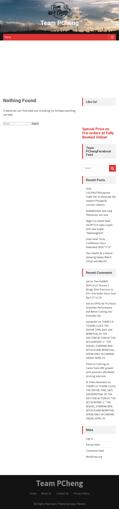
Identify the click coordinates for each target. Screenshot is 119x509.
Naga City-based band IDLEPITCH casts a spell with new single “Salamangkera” (99, 227)
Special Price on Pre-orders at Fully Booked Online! (98, 133)
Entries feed (93, 444)
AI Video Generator (96, 382)
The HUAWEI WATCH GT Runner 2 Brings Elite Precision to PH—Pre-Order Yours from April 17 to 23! (101, 289)
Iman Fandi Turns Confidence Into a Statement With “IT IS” (98, 243)
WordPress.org (94, 456)
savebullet (92, 321)
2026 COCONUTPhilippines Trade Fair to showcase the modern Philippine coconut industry (101, 196)
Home (33, 493)
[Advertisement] (59, 63)
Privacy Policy (82, 493)
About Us (46, 493)
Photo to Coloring (96, 364)
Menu (8, 37)
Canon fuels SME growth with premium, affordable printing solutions (100, 372)
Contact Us (62, 493)
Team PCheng (59, 23)
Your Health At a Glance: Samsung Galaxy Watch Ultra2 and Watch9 (99, 257)
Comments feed (95, 450)
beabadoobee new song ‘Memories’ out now (99, 212)
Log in (89, 438)
